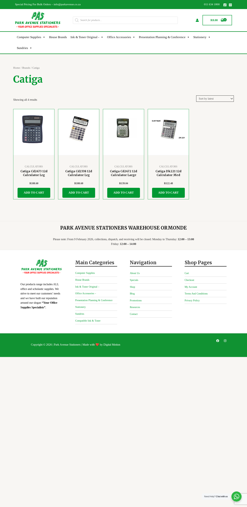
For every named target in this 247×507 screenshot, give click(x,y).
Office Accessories (119, 37)
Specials (134, 280)
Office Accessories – (85, 293)
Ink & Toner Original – (87, 286)
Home (16, 67)
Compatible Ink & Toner (88, 320)
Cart (187, 273)
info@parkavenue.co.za (67, 4)
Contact (134, 314)
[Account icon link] (197, 20)
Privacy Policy (192, 300)
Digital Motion (111, 344)
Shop (132, 287)
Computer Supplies (29, 37)
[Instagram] (230, 5)
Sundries (22, 48)
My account (191, 287)
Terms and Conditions (196, 293)
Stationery (199, 37)
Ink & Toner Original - (85, 37)
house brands (58, 37)
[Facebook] (225, 5)
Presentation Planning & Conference (162, 37)
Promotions (136, 300)
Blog (132, 293)
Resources (135, 307)
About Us (135, 273)
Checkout (189, 280)
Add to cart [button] (34, 192)
